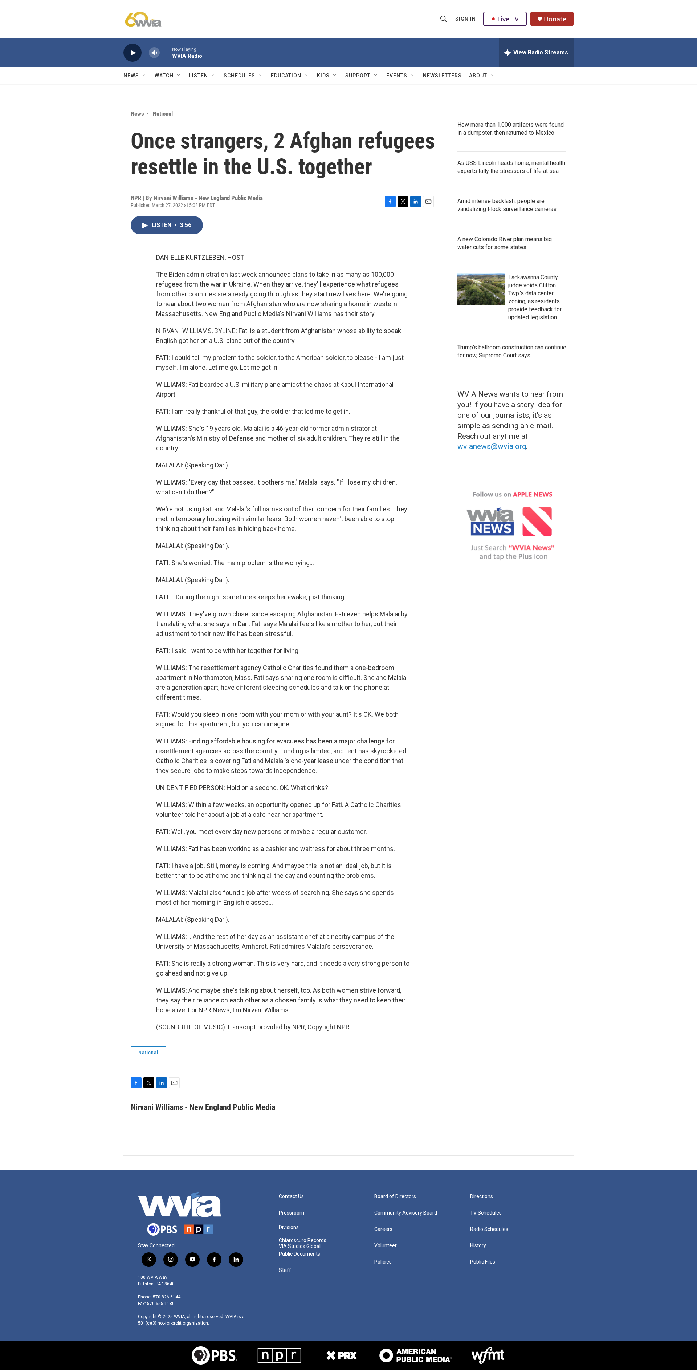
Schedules (239, 75)
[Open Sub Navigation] (144, 75)
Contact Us (291, 1196)
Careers (383, 1229)
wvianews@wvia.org (491, 446)
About (478, 75)
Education (286, 75)
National (163, 113)
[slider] (166, 52)
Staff (285, 1270)
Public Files (482, 1262)
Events (396, 75)
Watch (164, 75)
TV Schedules (486, 1213)
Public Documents (299, 1254)
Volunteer (385, 1245)
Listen (198, 75)
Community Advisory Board (405, 1213)
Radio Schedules (489, 1229)
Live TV (508, 19)
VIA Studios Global (300, 1246)
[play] (132, 53)
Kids (323, 75)
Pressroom (291, 1213)
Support (358, 75)
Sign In (465, 19)
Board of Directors (395, 1196)
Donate (555, 19)
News (131, 75)
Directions (481, 1196)
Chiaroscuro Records (302, 1240)
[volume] (154, 53)
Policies (383, 1262)
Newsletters (442, 75)
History (478, 1245)
